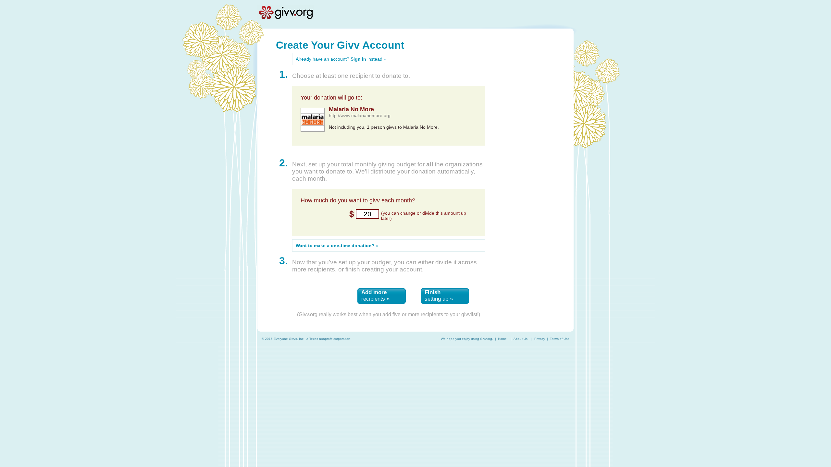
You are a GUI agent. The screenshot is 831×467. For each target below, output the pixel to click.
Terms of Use (559, 339)
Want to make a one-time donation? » (337, 245)
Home (502, 339)
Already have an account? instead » (341, 59)
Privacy (539, 339)
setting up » (439, 295)
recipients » (375, 295)
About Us (520, 339)
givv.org (285, 12)
